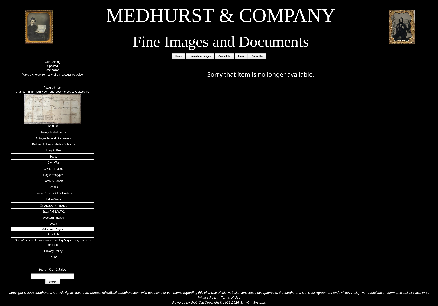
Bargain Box (53, 150)
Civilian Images (53, 168)
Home (178, 56)
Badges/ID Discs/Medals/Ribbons (53, 144)
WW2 (53, 223)
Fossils (53, 187)
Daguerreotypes (53, 174)
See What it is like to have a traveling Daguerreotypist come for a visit (53, 242)
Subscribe (257, 56)
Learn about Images (200, 56)
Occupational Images (53, 205)
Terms (53, 256)
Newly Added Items (53, 132)
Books (53, 156)
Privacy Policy (53, 250)
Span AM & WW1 (53, 211)
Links (241, 56)
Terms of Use (230, 297)
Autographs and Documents (53, 138)
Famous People (53, 181)
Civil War (53, 162)
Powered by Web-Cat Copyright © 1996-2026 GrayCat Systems (219, 302)
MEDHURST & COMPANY (221, 15)
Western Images (53, 217)
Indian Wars (53, 199)
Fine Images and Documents (221, 41)
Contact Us (224, 56)
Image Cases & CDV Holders (53, 193)
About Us (53, 234)
